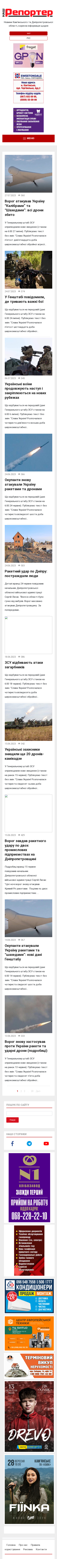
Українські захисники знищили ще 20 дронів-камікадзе (24, 753)
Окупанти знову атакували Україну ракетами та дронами (23, 484)
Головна (11, 1545)
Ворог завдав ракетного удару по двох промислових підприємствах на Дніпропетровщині (25, 850)
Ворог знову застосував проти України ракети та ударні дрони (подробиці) (26, 1046)
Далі (38, 1091)
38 (32, 1091)
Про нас (23, 1545)
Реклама (28, 1549)
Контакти (41, 1549)
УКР (28, 33)
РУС (28, 38)
